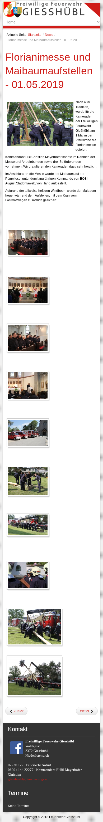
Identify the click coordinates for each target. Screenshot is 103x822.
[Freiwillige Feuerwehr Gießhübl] (52, 10)
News (49, 35)
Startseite (34, 35)
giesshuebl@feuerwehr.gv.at (28, 779)
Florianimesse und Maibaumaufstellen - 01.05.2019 (49, 70)
